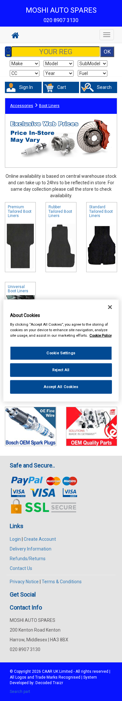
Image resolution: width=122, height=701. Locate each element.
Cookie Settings (61, 353)
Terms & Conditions (62, 581)
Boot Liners (49, 105)
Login (15, 539)
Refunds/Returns (28, 558)
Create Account (40, 539)
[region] (61, 350)
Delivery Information (30, 548)
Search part (20, 691)
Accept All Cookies (61, 386)
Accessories (21, 105)
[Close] (110, 307)
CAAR (47, 671)
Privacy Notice (24, 581)
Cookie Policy (100, 335)
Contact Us (21, 568)
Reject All (61, 370)
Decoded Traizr (49, 683)
